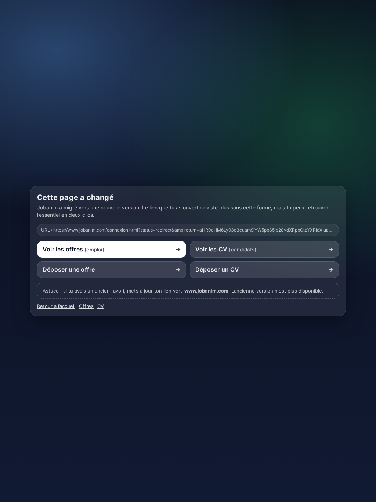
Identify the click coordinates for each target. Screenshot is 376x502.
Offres (86, 306)
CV (100, 306)
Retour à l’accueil (56, 306)
